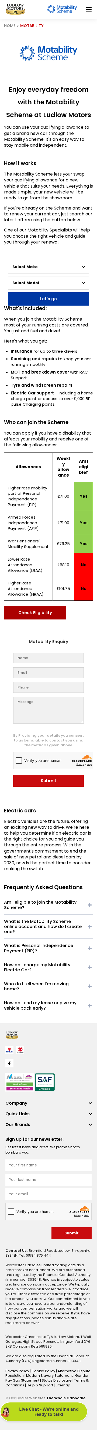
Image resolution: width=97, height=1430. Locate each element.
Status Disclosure (57, 1380)
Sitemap (63, 1385)
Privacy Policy (17, 1371)
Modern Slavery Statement (50, 1375)
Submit (48, 781)
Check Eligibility (35, 612)
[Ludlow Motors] (15, 9)
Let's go (48, 299)
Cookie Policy (44, 1371)
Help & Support (40, 1385)
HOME (10, 25)
